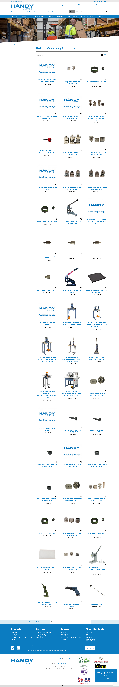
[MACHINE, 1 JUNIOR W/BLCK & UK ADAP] (47, 590)
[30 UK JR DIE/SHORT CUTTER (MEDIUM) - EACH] (72, 520)
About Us (14, 12)
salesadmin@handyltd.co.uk (61, 661)
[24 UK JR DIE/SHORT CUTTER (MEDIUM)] (72, 68)
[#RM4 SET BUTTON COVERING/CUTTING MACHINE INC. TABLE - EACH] (72, 346)
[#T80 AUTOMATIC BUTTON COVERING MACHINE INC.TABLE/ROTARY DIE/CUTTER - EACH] (47, 380)
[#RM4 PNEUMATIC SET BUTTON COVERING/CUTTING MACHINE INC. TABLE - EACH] (96, 311)
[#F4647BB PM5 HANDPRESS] (72, 277)
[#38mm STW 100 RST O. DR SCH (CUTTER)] (47, 485)
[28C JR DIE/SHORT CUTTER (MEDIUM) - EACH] (96, 485)
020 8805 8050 (17, 1)
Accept (107, 678)
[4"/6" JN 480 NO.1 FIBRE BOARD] (47, 554)
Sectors (29, 12)
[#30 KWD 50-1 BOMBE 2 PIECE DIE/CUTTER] (96, 380)
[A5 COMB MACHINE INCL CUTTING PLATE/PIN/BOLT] (96, 554)
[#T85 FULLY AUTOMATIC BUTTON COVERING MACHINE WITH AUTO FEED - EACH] (72, 380)
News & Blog (52, 12)
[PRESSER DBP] (96, 590)
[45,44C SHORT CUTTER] (47, 208)
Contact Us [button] (90, 648)
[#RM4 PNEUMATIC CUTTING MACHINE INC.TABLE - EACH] (72, 311)
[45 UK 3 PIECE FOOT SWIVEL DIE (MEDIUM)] (96, 173)
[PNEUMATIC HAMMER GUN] (72, 590)
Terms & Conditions (67, 658)
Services (22, 12)
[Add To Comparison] (81, 79)
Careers (52, 658)
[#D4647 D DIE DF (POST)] (96, 242)
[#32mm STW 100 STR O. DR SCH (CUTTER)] (47, 451)
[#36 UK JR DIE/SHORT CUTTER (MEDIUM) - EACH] (96, 139)
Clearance (37, 12)
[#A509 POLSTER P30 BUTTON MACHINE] (72, 208)
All (71, 11)
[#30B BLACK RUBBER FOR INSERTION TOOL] (47, 139)
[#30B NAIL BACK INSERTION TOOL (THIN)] (72, 416)
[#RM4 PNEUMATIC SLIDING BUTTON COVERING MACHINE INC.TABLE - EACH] (47, 346)
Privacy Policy (58, 658)
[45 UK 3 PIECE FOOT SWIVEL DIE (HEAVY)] (72, 173)
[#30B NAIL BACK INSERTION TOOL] (96, 416)
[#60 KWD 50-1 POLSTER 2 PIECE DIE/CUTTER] (72, 485)
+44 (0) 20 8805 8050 (61, 663)
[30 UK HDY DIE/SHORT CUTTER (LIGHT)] (96, 103)
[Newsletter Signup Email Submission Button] (89, 622)
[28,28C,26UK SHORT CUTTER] (96, 68)
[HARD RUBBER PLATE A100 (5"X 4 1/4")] (96, 277)
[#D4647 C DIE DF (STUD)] (72, 242)
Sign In (29, 645)
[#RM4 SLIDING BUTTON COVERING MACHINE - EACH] (96, 346)
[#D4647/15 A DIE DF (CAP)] (47, 277)
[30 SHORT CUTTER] (47, 520)
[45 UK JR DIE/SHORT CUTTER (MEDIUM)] (72, 554)
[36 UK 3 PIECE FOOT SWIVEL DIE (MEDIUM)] (72, 139)
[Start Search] (106, 11)
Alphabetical (41, 55)
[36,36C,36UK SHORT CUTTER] (96, 520)
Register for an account (37, 645)
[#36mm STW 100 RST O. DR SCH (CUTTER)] (96, 451)
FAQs (44, 12)
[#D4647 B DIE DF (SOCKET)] (47, 242)
